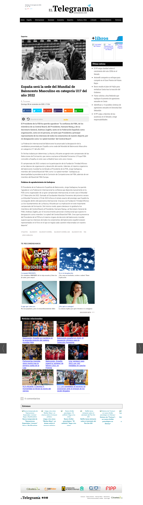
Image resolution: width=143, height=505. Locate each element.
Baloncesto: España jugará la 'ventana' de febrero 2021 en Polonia (54, 364)
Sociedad (51, 20)
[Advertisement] (71, 28)
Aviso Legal (107, 498)
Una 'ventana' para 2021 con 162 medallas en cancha (77, 363)
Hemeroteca (107, 496)
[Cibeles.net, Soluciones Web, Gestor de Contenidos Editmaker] (117, 497)
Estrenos (118, 20)
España (29, 20)
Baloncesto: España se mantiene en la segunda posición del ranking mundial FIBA (38, 340)
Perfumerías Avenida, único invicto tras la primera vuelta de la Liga (32, 364)
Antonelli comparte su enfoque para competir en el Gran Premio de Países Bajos (107, 80)
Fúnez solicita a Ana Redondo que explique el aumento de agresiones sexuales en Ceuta (106, 99)
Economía (60, 20)
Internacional (39, 20)
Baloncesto (33, 232)
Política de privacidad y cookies (95, 498)
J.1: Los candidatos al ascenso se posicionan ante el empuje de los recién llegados (71, 388)
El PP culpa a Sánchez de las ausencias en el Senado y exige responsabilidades (105, 117)
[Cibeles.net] (71, 489)
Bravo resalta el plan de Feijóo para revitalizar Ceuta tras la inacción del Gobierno (107, 89)
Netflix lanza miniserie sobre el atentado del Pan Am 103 (49, 421)
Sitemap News (98, 496)
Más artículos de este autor (30, 102)
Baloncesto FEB (77, 232)
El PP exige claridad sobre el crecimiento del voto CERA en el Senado (105, 71)
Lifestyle (93, 20)
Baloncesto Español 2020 (62, 232)
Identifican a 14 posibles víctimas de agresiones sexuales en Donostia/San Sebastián (108, 108)
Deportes (70, 20)
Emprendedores (106, 20)
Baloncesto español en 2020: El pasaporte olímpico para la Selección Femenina (70, 340)
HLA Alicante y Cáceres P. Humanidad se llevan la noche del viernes (37, 388)
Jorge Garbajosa (27, 235)
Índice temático (90, 496)
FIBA (85, 232)
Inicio (22, 20)
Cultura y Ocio (82, 20)
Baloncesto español (45, 232)
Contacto (83, 496)
